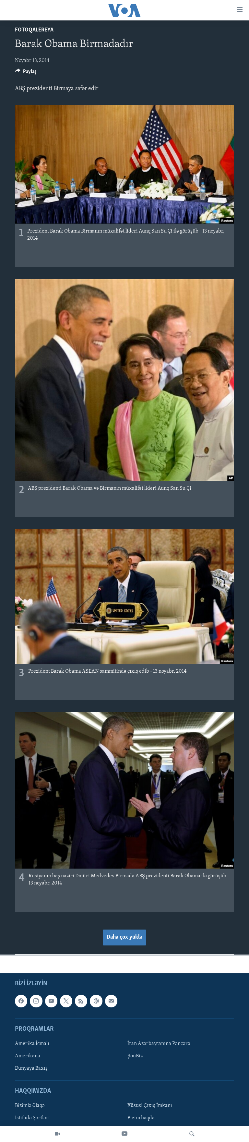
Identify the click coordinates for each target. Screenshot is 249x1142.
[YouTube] (124, 1134)
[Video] (57, 1134)
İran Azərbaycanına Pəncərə (158, 1043)
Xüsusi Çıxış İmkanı (149, 1105)
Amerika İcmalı (32, 1043)
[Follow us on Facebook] (21, 1001)
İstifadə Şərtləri (32, 1118)
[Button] (26, 73)
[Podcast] (96, 1001)
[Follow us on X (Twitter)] (66, 1001)
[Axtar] (192, 1134)
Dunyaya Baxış (31, 1068)
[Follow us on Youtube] (51, 1001)
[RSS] (81, 1001)
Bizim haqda (141, 1118)
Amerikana (27, 1056)
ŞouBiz (135, 1056)
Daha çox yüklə (124, 937)
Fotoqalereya (34, 30)
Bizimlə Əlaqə (30, 1105)
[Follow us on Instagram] (36, 1001)
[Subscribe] (111, 1001)
